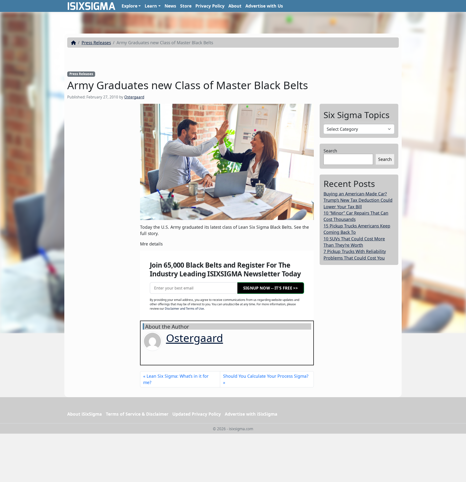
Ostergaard (134, 97)
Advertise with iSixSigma (251, 414)
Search (330, 151)
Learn (151, 6)
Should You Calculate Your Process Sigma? (265, 376)
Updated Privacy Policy (196, 414)
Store (185, 6)
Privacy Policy (210, 6)
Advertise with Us (264, 6)
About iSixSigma (84, 414)
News (170, 6)
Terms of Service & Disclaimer (137, 414)
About (234, 6)
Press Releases (96, 42)
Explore (129, 6)
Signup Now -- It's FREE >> (270, 288)
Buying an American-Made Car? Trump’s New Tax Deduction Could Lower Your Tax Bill (358, 200)
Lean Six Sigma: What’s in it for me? (175, 379)
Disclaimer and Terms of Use (184, 309)
